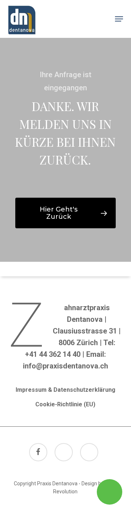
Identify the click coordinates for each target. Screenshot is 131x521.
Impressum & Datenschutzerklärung (65, 389)
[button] (119, 19)
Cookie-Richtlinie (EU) (65, 404)
